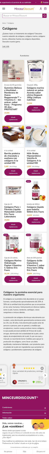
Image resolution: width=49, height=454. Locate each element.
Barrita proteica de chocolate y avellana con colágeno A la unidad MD (12, 158)
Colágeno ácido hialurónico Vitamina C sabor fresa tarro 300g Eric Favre (35, 265)
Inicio (4, 23)
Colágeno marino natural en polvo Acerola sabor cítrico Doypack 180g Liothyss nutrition (35, 93)
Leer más (5, 46)
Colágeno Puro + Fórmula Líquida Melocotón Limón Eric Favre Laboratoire (13, 212)
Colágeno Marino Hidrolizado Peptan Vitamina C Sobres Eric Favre (12, 265)
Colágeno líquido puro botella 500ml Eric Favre (35, 209)
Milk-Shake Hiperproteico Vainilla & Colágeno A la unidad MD (34, 158)
